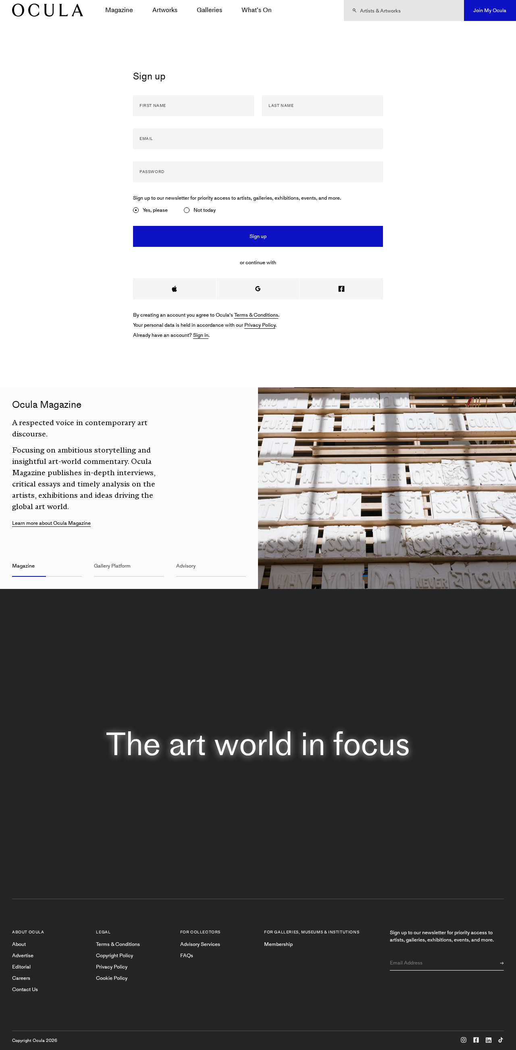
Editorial (21, 967)
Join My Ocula (489, 10)
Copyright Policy (114, 955)
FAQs (186, 955)
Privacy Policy (259, 325)
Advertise (22, 955)
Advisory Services (200, 944)
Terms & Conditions (256, 315)
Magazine (119, 10)
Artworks (164, 10)
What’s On (256, 10)
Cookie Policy (111, 978)
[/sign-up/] (44, 10)
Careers (21, 978)
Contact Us (25, 989)
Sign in (200, 335)
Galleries (209, 10)
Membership (278, 944)
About (19, 944)
